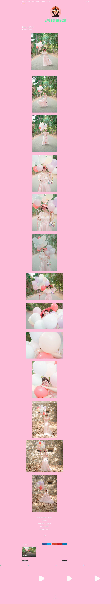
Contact (48, 1)
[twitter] (86, 1)
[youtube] (84, 1)
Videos (33, 1)
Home (23, 1)
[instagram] (88, 1)
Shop (26, 1)
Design (29, 1)
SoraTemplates (28, 599)
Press (37, 1)
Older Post (64, 560)
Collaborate (42, 1)
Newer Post (24, 560)
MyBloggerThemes (40, 599)
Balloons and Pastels (26, 555)
